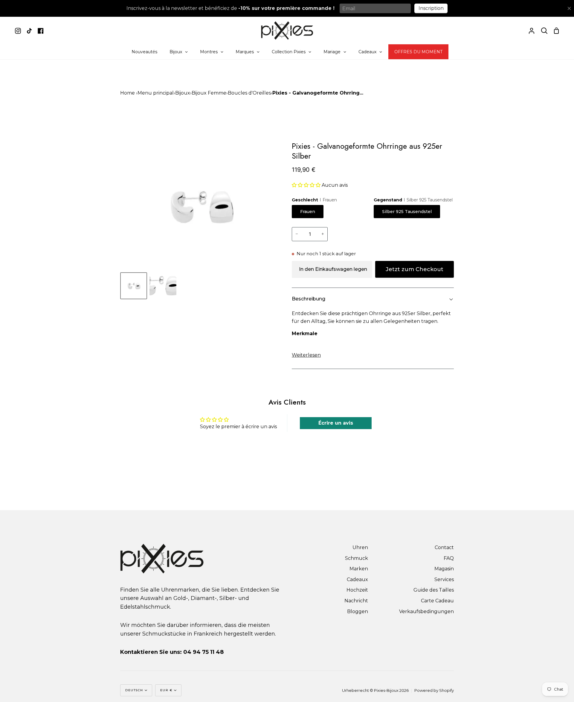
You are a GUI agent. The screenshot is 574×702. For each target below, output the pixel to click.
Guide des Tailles (433, 590)
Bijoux (182, 93)
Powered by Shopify (434, 690)
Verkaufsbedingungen (426, 611)
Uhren (360, 547)
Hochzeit (357, 590)
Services (444, 579)
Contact (444, 547)
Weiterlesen (306, 355)
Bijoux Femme (209, 93)
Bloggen (357, 611)
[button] (306, 185)
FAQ (449, 558)
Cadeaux (357, 579)
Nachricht (356, 601)
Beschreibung (308, 299)
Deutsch (134, 690)
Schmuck (356, 558)
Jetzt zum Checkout (414, 269)
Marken (358, 569)
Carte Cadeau (437, 601)
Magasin (444, 569)
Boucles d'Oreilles (249, 93)
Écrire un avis (335, 423)
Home (127, 93)
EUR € (166, 690)
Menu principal (156, 93)
